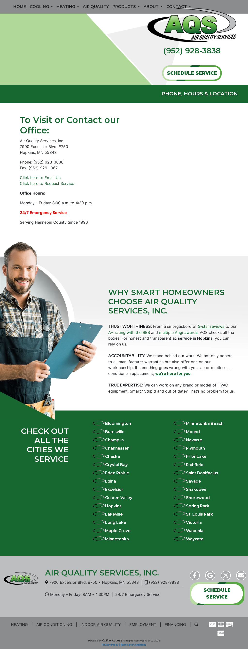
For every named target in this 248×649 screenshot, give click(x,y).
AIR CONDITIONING (54, 624)
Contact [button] (177, 6)
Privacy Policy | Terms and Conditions (124, 644)
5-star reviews (211, 326)
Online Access (112, 640)
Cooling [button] (40, 6)
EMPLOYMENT (142, 624)
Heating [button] (66, 6)
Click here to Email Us (40, 177)
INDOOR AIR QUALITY (101, 624)
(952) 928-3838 (192, 50)
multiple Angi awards (178, 332)
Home (19, 6)
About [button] (152, 6)
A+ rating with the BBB (129, 332)
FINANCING (175, 624)
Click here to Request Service (47, 183)
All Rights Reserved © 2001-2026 (141, 640)
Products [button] (125, 6)
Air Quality (96, 6)
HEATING (19, 624)
